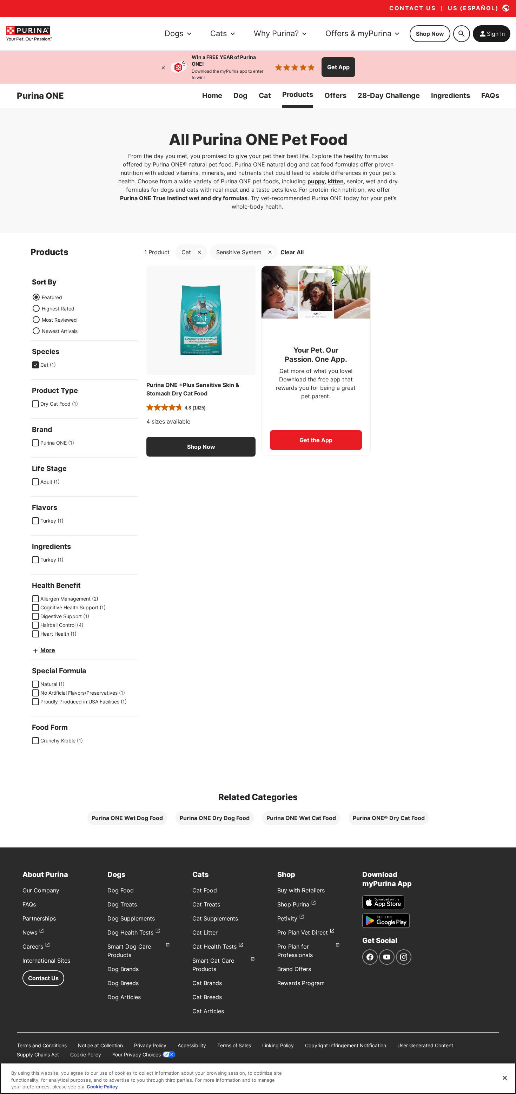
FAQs (490, 95)
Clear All (292, 252)
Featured (52, 297)
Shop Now (430, 33)
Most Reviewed (59, 320)
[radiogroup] (55, 314)
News (29, 932)
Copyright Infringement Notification (345, 1045)
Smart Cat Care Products (213, 964)
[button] (201, 447)
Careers (32, 946)
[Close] (163, 67)
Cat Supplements (215, 918)
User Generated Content (425, 1045)
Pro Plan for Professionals (295, 950)
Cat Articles (208, 1011)
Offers (335, 95)
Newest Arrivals (60, 331)
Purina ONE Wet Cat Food (301, 817)
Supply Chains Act (38, 1054)
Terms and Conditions (42, 1045)
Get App (338, 67)
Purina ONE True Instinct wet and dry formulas (183, 198)
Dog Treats (122, 904)
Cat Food (204, 890)
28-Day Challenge (389, 95)
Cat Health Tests (214, 946)
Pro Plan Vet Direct (302, 932)
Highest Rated (58, 309)
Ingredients (450, 95)
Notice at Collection (100, 1045)
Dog (240, 95)
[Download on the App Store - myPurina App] (383, 902)
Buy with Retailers (301, 890)
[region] (258, 1078)
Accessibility (192, 1045)
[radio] (36, 297)
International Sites (46, 960)
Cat (265, 95)
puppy (316, 181)
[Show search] (461, 33)
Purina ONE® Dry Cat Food (389, 817)
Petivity (287, 918)
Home (212, 95)
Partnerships (39, 918)
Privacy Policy (150, 1045)
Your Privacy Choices (136, 1054)
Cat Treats (206, 904)
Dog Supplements (131, 918)
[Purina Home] (29, 33)
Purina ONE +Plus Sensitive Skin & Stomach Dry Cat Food (192, 389)
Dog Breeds (123, 983)
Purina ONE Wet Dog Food (127, 817)
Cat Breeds (207, 997)
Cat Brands (207, 983)
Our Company (40, 890)
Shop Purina (293, 904)
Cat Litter (205, 932)
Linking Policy (278, 1045)
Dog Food (120, 890)
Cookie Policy (85, 1054)
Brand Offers (294, 968)
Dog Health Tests (130, 932)
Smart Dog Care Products (129, 950)
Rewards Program (301, 983)
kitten (336, 181)
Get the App (315, 440)
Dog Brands (123, 968)
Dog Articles (124, 997)
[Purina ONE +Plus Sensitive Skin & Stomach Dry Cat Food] (201, 320)
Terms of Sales (234, 1045)
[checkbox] (35, 364)
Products (297, 94)
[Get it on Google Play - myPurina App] (386, 920)
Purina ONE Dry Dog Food (215, 817)
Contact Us (43, 978)
